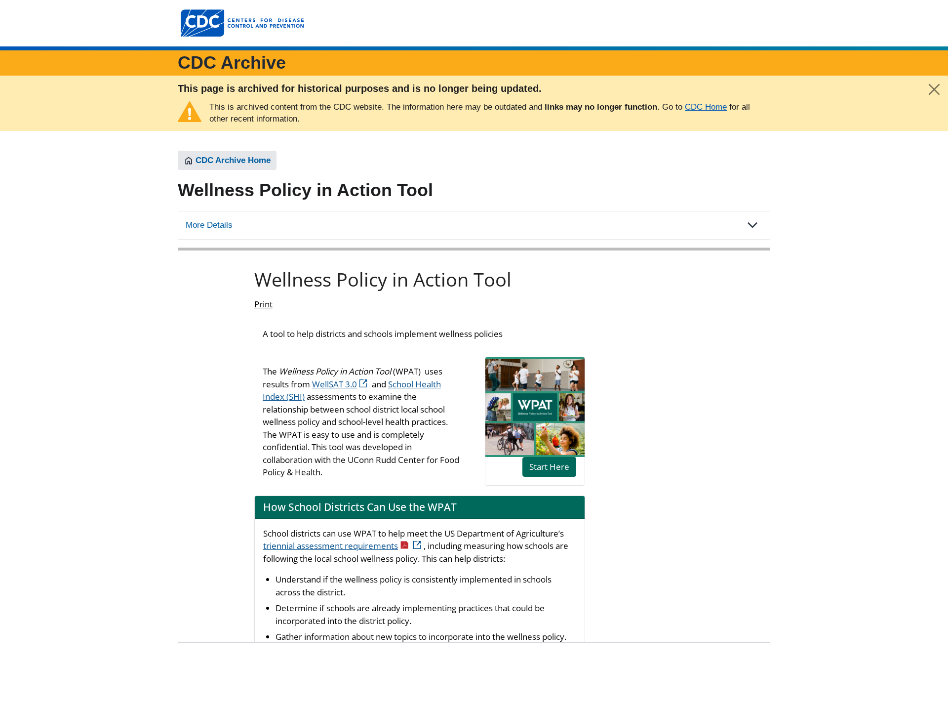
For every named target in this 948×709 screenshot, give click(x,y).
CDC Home (706, 107)
